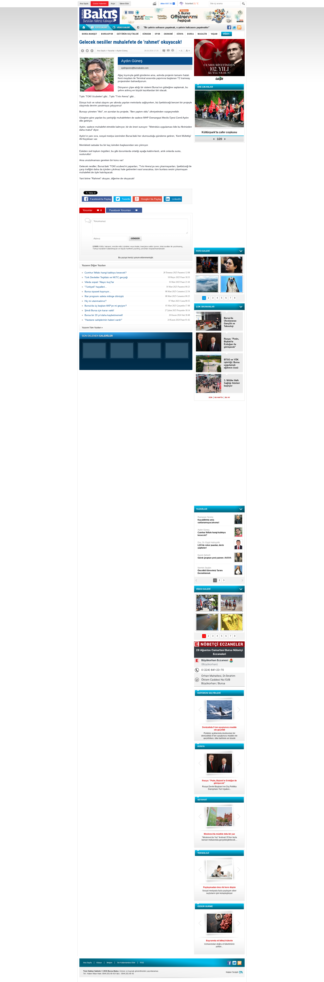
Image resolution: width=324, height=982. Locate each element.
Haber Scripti (232, 972)
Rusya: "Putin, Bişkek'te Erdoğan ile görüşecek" (231, 343)
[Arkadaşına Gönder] (168, 50)
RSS (142, 963)
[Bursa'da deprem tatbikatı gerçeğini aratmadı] (207, 265)
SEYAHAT (202, 800)
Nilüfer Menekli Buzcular (210, 532)
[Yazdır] (172, 50)
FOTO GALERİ (203, 251)
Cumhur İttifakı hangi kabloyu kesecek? (106, 272)
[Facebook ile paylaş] (229, 27)
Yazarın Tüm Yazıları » (92, 327)
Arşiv (113, 4)
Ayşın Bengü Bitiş (208, 569)
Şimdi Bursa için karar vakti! (99, 310)
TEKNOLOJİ (203, 853)
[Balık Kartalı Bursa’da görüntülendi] (231, 284)
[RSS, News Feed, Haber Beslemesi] (239, 27)
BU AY (227, 397)
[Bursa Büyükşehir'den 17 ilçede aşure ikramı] (207, 603)
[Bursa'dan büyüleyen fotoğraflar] (207, 284)
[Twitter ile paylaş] (234, 27)
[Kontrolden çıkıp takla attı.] (207, 622)
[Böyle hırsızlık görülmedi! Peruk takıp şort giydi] (231, 622)
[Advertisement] (286, 32)
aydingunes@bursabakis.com (134, 68)
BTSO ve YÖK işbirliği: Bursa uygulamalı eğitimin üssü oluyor (231, 363)
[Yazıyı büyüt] (188, 50)
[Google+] (91, 50)
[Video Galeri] (121, 27)
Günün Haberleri (99, 4)
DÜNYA (201, 746)
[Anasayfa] (84, 27)
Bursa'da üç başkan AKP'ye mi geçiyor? (106, 305)
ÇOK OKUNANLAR (205, 307)
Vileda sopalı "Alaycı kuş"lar (99, 282)
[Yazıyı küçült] (180, 50)
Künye (99, 963)
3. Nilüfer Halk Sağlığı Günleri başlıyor (163, 27)
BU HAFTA (218, 397)
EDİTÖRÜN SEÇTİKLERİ (209, 693)
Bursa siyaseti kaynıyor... (98, 291)
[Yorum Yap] (164, 50)
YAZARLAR (201, 509)
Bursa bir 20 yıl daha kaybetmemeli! (104, 315)
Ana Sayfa (84, 4)
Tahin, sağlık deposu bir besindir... (219, 942)
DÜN (210, 397)
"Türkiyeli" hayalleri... (96, 286)
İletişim (109, 963)
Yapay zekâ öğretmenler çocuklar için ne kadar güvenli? (219, 891)
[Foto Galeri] (100, 27)
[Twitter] (87, 50)
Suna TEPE (215, 556)
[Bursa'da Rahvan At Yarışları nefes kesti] (231, 603)
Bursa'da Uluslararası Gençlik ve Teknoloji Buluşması (230, 322)
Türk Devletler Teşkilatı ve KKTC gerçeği (106, 277)
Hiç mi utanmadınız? (95, 301)
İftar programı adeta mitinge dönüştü (104, 296)
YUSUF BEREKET (209, 518)
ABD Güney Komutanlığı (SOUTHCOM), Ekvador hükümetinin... (219, 784)
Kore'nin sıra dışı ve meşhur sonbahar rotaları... (219, 837)
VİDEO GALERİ (203, 589)
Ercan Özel (209, 543)
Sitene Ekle (124, 4)
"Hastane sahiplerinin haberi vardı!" (103, 320)
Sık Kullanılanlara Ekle (126, 963)
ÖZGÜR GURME (205, 906)
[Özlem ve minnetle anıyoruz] (231, 265)
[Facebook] (82, 50)
